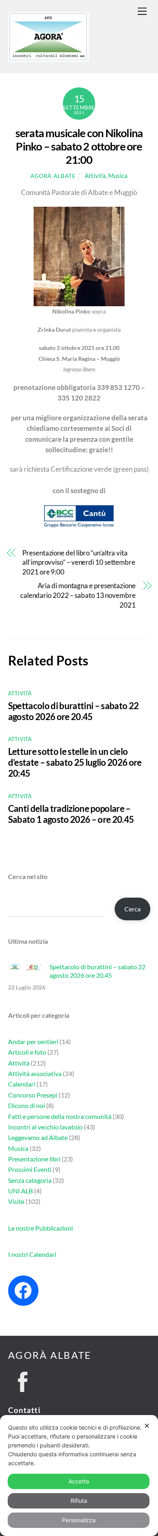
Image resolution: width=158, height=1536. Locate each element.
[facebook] (23, 1379)
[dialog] (79, 1475)
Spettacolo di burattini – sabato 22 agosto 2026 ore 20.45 (73, 711)
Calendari (21, 1084)
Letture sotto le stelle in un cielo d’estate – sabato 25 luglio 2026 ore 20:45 (75, 762)
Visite (16, 1201)
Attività (95, 175)
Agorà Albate (53, 175)
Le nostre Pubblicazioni (40, 1228)
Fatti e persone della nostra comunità (59, 1116)
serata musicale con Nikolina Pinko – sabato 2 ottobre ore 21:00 (79, 146)
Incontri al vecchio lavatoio (45, 1127)
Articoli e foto (27, 1052)
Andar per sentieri (33, 1041)
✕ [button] (147, 1426)
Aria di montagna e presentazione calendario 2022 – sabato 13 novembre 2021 (78, 595)
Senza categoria (29, 1180)
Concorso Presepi (33, 1095)
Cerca (132, 909)
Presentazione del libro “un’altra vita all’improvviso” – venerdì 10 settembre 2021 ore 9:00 (78, 562)
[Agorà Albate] (48, 58)
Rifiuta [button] (78, 1500)
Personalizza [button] (79, 1520)
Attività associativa (35, 1073)
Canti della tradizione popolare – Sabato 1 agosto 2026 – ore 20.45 (71, 814)
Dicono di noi (26, 1105)
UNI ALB (20, 1191)
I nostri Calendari (32, 1254)
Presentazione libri (34, 1159)
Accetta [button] (78, 1481)
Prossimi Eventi (29, 1169)
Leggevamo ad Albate (38, 1137)
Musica (118, 175)
